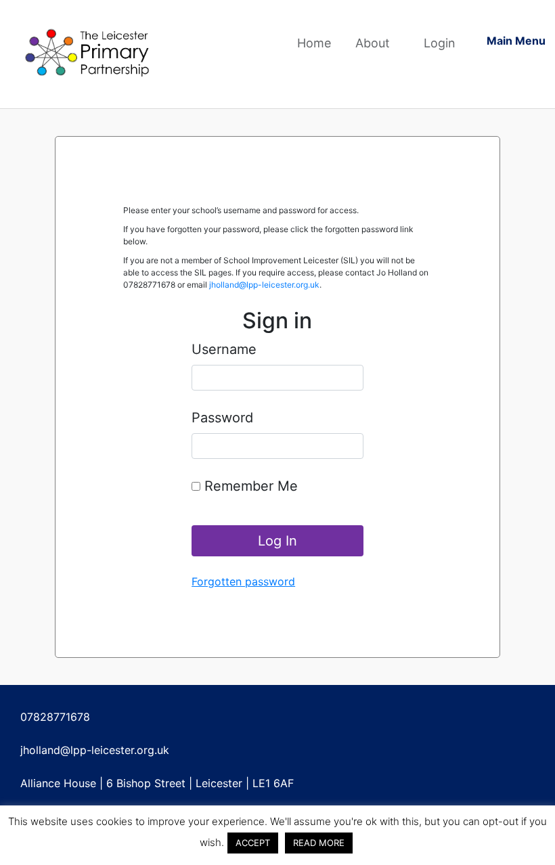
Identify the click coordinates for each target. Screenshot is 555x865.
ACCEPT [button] (253, 842)
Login (440, 43)
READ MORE (319, 842)
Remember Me (249, 486)
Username (224, 349)
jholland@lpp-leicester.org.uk (264, 285)
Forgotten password (243, 581)
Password (222, 417)
